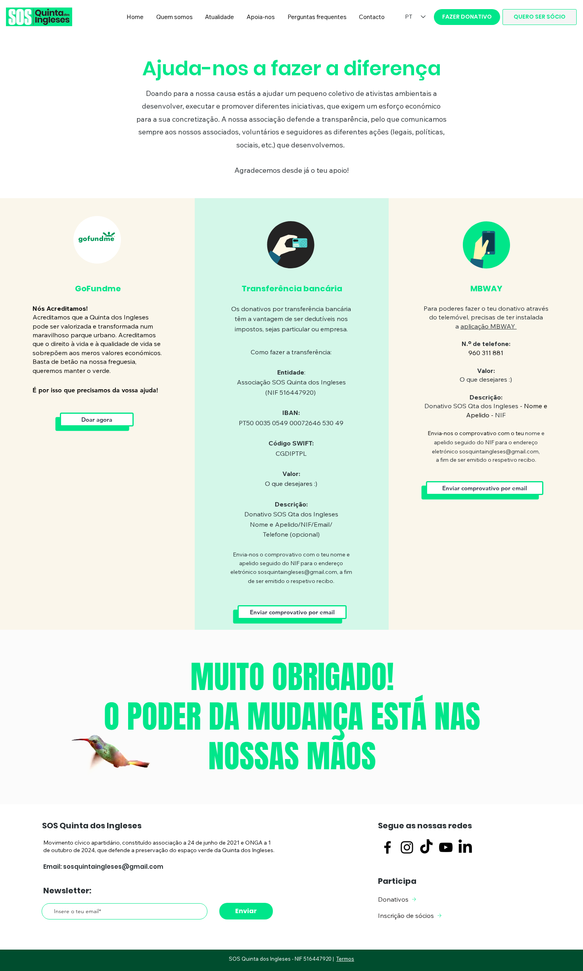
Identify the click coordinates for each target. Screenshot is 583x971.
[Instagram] (407, 847)
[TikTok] (426, 847)
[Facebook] (387, 847)
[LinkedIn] (465, 847)
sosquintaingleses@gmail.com (297, 571)
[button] (174, 17)
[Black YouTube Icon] (445, 847)
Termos (345, 959)
